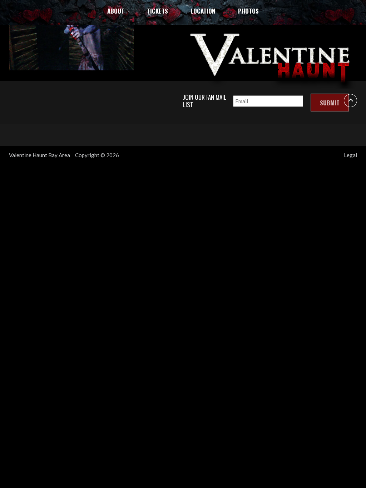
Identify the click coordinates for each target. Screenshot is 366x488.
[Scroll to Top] (350, 100)
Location (203, 10)
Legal (350, 155)
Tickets (157, 10)
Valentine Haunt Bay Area (39, 155)
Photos (248, 10)
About (115, 10)
